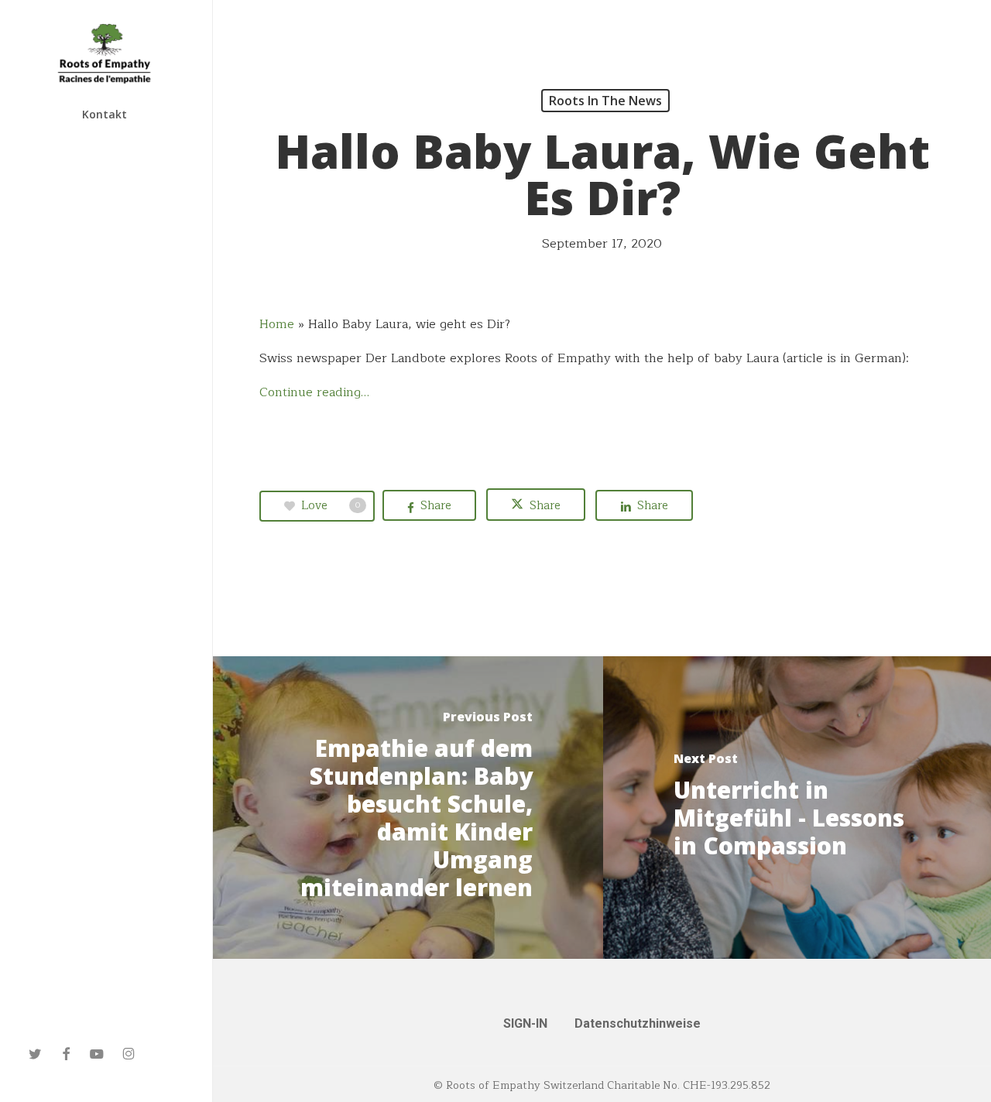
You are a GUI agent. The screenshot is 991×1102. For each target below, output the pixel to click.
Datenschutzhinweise (637, 1023)
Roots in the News (605, 100)
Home (276, 324)
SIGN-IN (525, 1023)
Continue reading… (314, 392)
